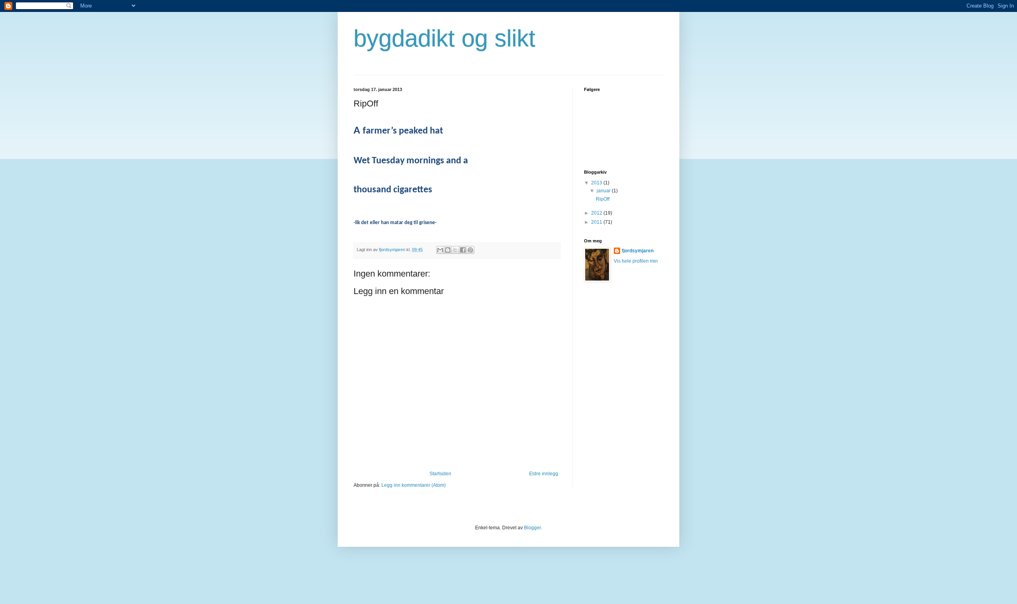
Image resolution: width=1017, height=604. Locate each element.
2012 (597, 213)
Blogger (532, 527)
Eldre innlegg (543, 473)
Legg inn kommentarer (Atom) (413, 485)
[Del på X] (455, 250)
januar (604, 191)
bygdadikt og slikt (445, 38)
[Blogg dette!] (448, 250)
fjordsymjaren (638, 251)
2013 (597, 183)
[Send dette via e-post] (440, 250)
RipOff (602, 199)
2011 (597, 222)
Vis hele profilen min (636, 261)
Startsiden (440, 473)
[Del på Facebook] (463, 250)
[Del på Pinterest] (470, 250)
